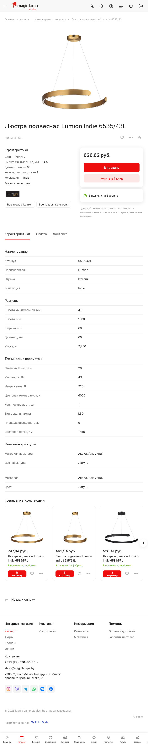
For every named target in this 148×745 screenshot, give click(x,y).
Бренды (10, 643)
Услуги (9, 648)
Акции (9, 637)
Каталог (10, 631)
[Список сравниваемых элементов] (121, 6)
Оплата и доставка (122, 631)
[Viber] (17, 689)
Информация (84, 624)
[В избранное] (122, 137)
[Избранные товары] (131, 6)
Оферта (138, 716)
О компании (47, 631)
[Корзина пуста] (141, 6)
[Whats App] (34, 689)
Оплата (41, 234)
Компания (46, 624)
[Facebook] (51, 689)
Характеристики (17, 234)
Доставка (60, 234)
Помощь (115, 624)
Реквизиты (81, 631)
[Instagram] (8, 689)
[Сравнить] (131, 137)
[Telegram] (25, 689)
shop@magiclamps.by (19, 668)
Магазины (81, 637)
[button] (143, 543)
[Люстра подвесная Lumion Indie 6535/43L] (74, 72)
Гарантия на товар (121, 637)
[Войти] (111, 6)
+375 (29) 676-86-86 (20, 662)
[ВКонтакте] (42, 689)
